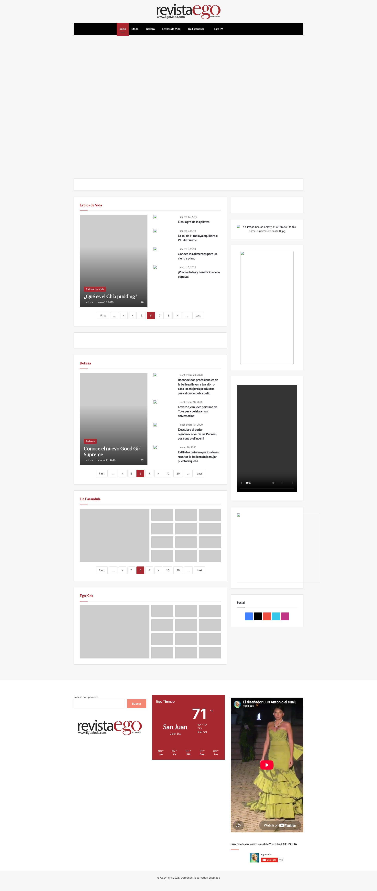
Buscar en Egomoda (86, 697)
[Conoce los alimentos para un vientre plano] (155, 249)
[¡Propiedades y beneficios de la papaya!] (155, 268)
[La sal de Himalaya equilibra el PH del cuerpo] (155, 231)
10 (167, 473)
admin (89, 302)
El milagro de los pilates (194, 221)
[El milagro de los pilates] (155, 217)
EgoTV (218, 28)
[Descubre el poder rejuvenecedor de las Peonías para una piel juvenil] (155, 425)
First (103, 315)
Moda (135, 28)
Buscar (136, 703)
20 (178, 473)
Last (198, 315)
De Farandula (196, 28)
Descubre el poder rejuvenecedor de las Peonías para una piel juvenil (197, 434)
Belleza (150, 28)
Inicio (122, 28)
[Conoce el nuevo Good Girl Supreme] (113, 419)
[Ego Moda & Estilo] (189, 11)
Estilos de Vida (171, 28)
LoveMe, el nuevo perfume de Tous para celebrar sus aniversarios (197, 411)
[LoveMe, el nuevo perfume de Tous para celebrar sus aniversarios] (155, 402)
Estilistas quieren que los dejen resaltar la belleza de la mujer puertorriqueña (198, 456)
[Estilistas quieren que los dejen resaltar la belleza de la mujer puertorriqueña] (155, 447)
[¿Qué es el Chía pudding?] (113, 261)
